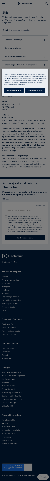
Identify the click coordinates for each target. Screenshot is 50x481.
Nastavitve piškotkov (14, 90)
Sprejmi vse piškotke (35, 90)
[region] (25, 82)
